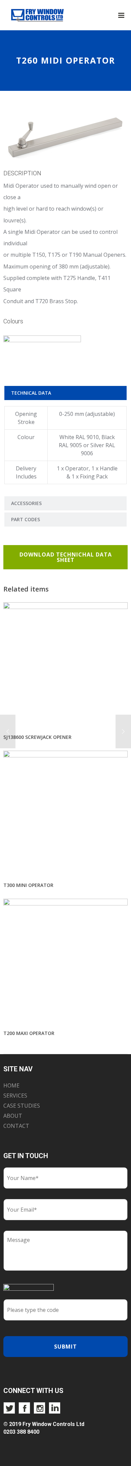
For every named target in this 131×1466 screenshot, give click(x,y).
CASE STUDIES (21, 1105)
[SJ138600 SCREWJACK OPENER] (65, 664)
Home (11, 1085)
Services (15, 1095)
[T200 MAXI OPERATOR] (65, 961)
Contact (16, 1126)
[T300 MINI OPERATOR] (65, 813)
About (12, 1115)
